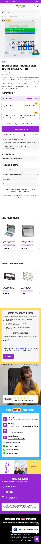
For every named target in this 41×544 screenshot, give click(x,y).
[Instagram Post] (20, 467)
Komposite (22, 16)
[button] (20, 196)
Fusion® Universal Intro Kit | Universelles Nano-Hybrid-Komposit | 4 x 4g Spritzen (27, 242)
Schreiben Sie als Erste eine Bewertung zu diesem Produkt (20, 197)
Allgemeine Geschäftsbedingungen (31, 522)
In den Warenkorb (20, 129)
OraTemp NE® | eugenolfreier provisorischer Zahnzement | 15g (27, 288)
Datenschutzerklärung (12, 522)
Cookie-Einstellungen (20, 524)
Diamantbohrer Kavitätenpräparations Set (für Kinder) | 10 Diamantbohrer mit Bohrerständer (9, 288)
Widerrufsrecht (21, 522)
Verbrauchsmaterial (13, 16)
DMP (3, 62)
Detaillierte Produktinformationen (12, 158)
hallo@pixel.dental (15, 432)
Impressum (5, 522)
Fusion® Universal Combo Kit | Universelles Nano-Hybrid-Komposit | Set (9, 242)
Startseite (4, 16)
